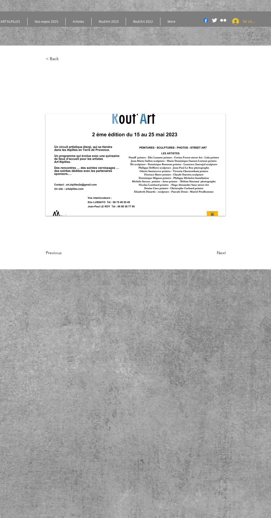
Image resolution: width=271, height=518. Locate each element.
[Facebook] (206, 20)
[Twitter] (214, 20)
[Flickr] (223, 20)
